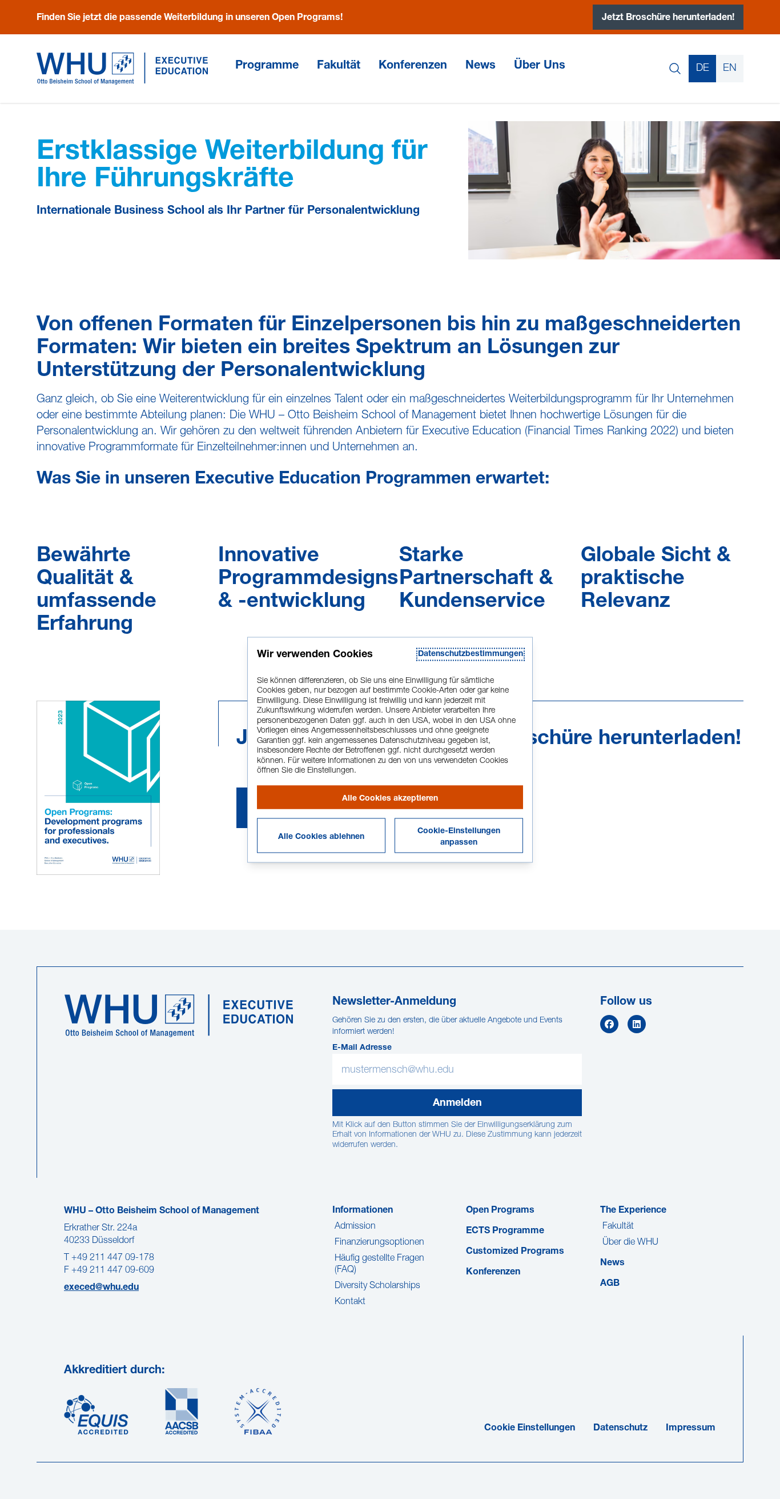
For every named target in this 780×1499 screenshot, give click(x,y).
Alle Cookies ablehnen (321, 837)
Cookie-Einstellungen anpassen (458, 836)
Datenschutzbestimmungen (470, 654)
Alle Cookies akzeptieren (390, 798)
